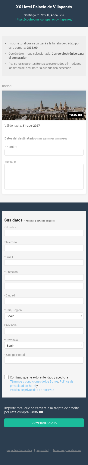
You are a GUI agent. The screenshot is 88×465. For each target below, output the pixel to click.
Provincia (10, 325)
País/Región (13, 310)
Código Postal (14, 354)
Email (8, 257)
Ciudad (9, 295)
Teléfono (10, 242)
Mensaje (10, 161)
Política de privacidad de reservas (32, 390)
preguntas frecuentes (19, 450)
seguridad (42, 450)
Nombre (10, 146)
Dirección (11, 272)
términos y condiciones (67, 450)
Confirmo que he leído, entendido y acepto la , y (41, 384)
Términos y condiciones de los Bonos (34, 381)
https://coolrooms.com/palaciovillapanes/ (44, 19)
